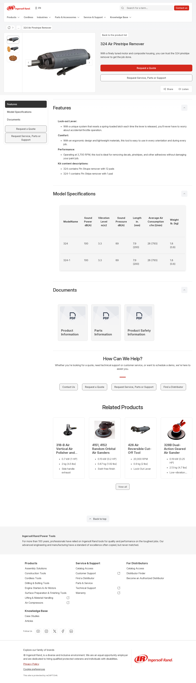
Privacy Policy (31, 664)
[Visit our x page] (55, 631)
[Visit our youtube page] (38, 631)
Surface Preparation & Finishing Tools (45, 592)
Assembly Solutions (36, 568)
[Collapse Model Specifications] (184, 194)
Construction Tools (35, 573)
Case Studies (32, 616)
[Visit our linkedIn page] (71, 631)
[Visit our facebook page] (63, 631)
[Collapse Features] (184, 108)
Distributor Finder (135, 573)
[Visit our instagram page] (46, 631)
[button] (122, 107)
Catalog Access (84, 568)
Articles (29, 620)
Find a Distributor (85, 578)
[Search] (122, 8)
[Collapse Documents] (184, 290)
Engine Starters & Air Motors (40, 588)
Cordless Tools (33, 578)
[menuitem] (13, 17)
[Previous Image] (28, 62)
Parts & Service (84, 583)
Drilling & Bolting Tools (37, 583)
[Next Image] (89, 62)
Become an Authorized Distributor (145, 578)
